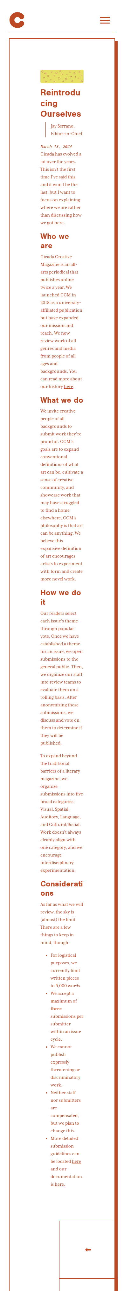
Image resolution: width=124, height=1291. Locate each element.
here (68, 386)
